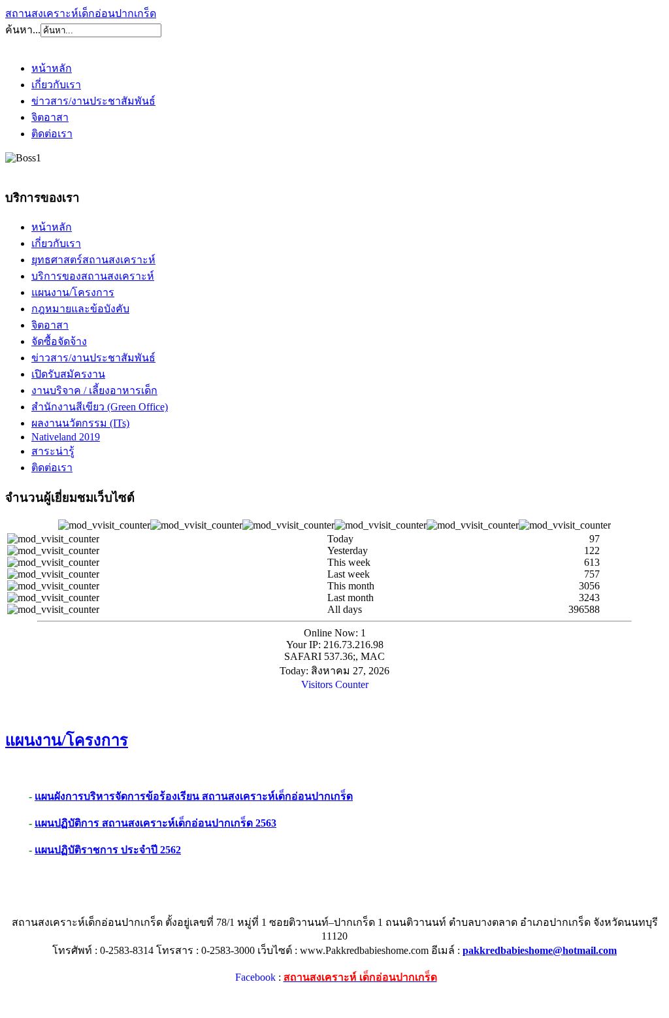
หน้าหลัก (51, 68)
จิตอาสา (50, 117)
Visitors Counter (334, 684)
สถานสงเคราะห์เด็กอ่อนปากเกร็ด (80, 13)
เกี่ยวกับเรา (56, 84)
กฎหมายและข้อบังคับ (80, 308)
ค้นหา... (23, 29)
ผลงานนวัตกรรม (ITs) (80, 423)
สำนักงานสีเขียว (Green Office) (99, 406)
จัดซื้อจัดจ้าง (59, 341)
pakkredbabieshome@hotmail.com (540, 950)
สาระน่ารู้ (52, 451)
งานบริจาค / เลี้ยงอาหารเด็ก (94, 390)
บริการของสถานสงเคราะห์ (92, 276)
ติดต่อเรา (52, 133)
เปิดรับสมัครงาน (68, 374)
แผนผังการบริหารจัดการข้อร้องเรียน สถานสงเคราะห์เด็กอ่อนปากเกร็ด (194, 796)
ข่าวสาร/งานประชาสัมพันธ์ (93, 101)
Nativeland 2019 (65, 436)
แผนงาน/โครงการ (72, 292)
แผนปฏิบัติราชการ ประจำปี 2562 (108, 849)
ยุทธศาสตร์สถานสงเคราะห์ (93, 259)
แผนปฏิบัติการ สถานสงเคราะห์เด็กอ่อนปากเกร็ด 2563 (155, 823)
